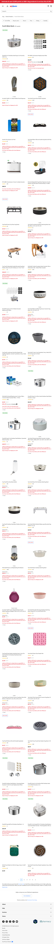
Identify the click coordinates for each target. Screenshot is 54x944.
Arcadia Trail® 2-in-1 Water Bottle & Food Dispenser (13, 98)
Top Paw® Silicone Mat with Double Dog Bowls (12, 741)
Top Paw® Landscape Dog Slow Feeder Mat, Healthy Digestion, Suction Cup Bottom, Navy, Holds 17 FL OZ (14, 354)
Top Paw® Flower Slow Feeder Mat (35, 653)
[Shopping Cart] (51, 6)
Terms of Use (4, 926)
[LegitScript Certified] (34, 917)
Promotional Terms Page (32, 900)
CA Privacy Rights (5, 935)
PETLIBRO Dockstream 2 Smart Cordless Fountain (13, 182)
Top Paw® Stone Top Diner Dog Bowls (10, 224)
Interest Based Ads (6, 930)
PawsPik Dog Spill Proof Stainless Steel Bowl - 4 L (13, 824)
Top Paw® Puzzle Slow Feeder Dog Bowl (37, 98)
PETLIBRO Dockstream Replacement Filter (37, 55)
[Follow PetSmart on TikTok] (13, 917)
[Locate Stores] (48, 6)
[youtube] (17, 917)
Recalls (3, 924)
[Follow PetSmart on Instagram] (7, 917)
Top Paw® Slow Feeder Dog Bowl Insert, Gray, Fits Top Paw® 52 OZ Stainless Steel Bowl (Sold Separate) (13, 655)
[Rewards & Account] (7, 6)
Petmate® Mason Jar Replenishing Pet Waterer (12, 567)
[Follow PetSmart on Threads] (10, 917)
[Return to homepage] (13, 6)
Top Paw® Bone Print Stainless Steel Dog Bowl (38, 482)
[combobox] (27, 11)
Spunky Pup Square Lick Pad (8, 139)
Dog (3, 16)
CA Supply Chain (5, 933)
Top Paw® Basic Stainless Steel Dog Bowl (37, 567)
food (19, 884)
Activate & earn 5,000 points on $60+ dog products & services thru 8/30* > (27, 1)
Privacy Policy (5, 928)
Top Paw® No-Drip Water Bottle (9, 482)
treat (23, 884)
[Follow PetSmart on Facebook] (3, 917)
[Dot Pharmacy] (44, 917)
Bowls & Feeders (9, 16)
